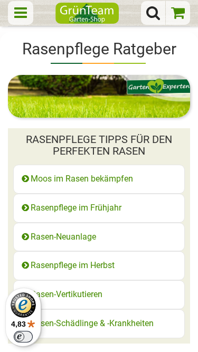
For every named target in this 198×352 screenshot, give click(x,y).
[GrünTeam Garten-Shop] (87, 12)
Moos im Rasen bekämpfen (82, 179)
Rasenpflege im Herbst (73, 265)
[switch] (23, 337)
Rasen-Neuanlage (63, 237)
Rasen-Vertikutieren (66, 294)
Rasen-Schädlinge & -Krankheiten (92, 323)
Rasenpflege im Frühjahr (76, 208)
